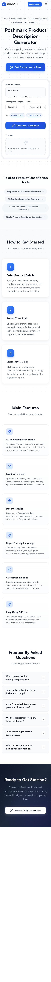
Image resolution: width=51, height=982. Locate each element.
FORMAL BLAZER (34, 115)
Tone (29, 101)
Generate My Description (28, 810)
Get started (34, 4)
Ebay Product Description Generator (24, 191)
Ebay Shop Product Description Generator (23, 208)
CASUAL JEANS (17, 115)
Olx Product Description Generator (24, 199)
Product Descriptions (39, 19)
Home (5, 19)
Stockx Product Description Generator (24, 217)
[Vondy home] (10, 4)
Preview (9, 135)
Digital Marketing (18, 19)
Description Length (14, 101)
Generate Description (27, 125)
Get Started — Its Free (28, 67)
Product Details (12, 84)
